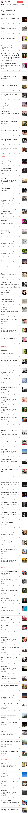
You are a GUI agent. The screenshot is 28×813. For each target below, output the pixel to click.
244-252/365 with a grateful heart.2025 (9, 626)
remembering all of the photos (9, 571)
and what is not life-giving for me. (9, 542)
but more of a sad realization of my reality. (9, 591)
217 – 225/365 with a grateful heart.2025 (9, 723)
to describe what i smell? (7, 47)
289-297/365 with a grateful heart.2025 (9, 388)
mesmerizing (5, 160)
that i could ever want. (6, 473)
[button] (2, 4)
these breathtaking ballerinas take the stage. (10, 232)
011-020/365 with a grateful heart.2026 (9, 86)
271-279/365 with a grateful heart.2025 (9, 431)
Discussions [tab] (11, 14)
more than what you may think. (8, 715)
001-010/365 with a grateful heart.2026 (9, 95)
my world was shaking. (6, 744)
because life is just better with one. (9, 651)
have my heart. (4, 190)
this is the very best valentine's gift (10, 470)
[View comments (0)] (8, 82)
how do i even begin (6, 45)
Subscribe (20, 2)
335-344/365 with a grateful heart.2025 (9, 140)
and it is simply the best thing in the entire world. (9, 312)
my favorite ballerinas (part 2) (9, 502)
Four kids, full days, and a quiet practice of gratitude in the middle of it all (10, 58)
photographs (4, 773)
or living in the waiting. (6, 619)
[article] (14, 20)
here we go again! (5, 105)
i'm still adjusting (6, 459)
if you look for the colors (8, 299)
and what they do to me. (7, 775)
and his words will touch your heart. (9, 600)
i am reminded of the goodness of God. (10, 802)
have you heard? (5, 291)
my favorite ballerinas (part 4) (10, 482)
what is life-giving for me (8, 541)
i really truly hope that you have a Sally (10, 648)
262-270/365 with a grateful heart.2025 (9, 550)
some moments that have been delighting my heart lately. (8, 29)
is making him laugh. (6, 442)
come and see (5, 230)
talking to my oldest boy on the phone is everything (10, 114)
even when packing (6, 800)
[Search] (25, 14)
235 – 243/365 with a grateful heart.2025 (9, 658)
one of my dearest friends (8, 63)
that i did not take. (5, 573)
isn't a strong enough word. (7, 161)
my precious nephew (7, 522)
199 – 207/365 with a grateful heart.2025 (9, 782)
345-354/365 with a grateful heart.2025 (9, 131)
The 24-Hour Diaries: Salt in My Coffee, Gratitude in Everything (10, 54)
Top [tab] (7, 14)
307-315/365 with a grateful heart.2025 (9, 339)
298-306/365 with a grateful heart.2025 (9, 361)
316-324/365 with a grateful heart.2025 (9, 320)
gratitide (3, 178)
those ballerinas (5, 188)
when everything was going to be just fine (10, 742)
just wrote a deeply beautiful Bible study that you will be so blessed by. (10, 66)
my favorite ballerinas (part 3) (10, 492)
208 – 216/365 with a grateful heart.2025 (9, 752)
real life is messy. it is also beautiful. (9, 391)
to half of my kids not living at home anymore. (9, 462)
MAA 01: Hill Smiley (6, 283)
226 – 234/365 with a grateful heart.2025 (9, 686)
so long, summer (5, 36)
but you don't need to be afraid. (8, 678)
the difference (5, 714)
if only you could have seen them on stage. (9, 171)
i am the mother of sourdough (9, 704)
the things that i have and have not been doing (10, 210)
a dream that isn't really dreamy (10, 589)
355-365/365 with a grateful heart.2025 (9, 122)
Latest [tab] (3, 14)
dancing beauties (6, 168)
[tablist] (8, 14)
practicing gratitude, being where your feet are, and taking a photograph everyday (10, 285)
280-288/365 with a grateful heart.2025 (9, 418)
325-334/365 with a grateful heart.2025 (9, 148)
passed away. (4, 524)
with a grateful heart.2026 (8, 103)
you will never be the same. (7, 301)
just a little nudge (6, 379)
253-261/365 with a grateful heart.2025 (9, 580)
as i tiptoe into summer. (6, 213)
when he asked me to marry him (10, 18)
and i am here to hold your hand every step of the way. (10, 706)
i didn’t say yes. (4, 20)
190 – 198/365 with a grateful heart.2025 (9, 810)
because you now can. (6, 292)
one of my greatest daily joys (9, 441)
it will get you (5, 676)
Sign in (25, 2)
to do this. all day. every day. (7, 380)
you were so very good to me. (8, 38)
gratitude (4, 27)
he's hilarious (5, 598)
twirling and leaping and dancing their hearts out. (10, 485)
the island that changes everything (8, 308)
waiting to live (5, 617)
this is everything (6, 111)
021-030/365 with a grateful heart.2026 (9, 77)
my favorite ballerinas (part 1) (9, 512)
